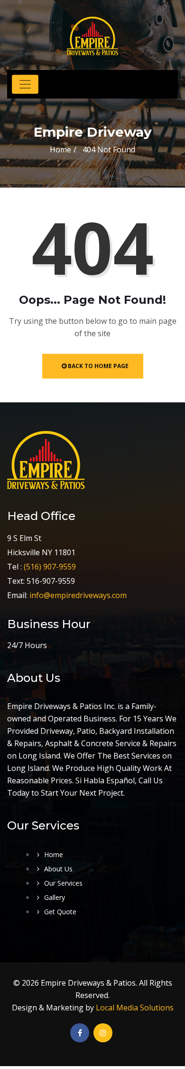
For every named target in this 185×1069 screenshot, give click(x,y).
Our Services (63, 883)
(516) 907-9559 (50, 566)
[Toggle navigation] (25, 84)
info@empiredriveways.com (78, 595)
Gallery (54, 897)
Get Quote (60, 911)
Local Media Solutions (135, 1007)
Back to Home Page (97, 366)
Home (60, 149)
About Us (58, 868)
